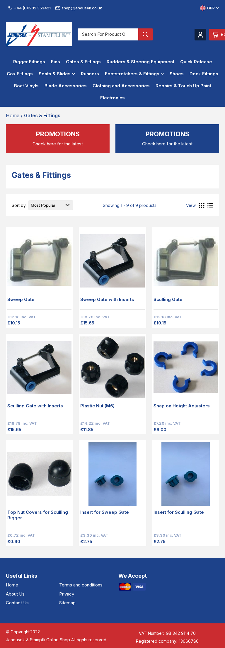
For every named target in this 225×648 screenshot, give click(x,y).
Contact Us (17, 603)
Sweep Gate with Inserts (107, 299)
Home (12, 585)
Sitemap (67, 603)
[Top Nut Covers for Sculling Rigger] (39, 475)
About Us (15, 594)
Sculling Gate (168, 299)
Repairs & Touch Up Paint (183, 86)
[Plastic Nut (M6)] (112, 369)
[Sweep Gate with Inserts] (112, 262)
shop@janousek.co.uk (82, 8)
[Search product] (145, 34)
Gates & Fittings (83, 61)
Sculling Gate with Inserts (35, 406)
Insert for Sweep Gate (104, 512)
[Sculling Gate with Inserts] (39, 369)
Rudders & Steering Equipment (140, 61)
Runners (90, 73)
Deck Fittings (204, 73)
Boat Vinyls (26, 86)
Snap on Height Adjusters (182, 406)
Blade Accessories (66, 86)
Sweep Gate (21, 299)
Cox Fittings (20, 73)
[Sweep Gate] (39, 262)
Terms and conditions (81, 585)
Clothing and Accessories (121, 86)
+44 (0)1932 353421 (32, 8)
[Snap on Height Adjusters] (186, 369)
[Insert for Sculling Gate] (186, 475)
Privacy (66, 594)
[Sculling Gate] (186, 262)
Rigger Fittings (29, 61)
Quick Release (196, 61)
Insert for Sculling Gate (179, 512)
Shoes (177, 73)
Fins (55, 61)
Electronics (112, 98)
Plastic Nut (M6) (97, 406)
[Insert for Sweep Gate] (112, 475)
